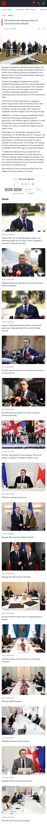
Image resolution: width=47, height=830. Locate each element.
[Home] (4, 3)
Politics (18, 189)
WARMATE (31, 193)
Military (9, 189)
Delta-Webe (28, 189)
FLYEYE (38, 189)
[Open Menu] (43, 3)
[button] (8, 9)
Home (4, 15)
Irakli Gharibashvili (18, 193)
